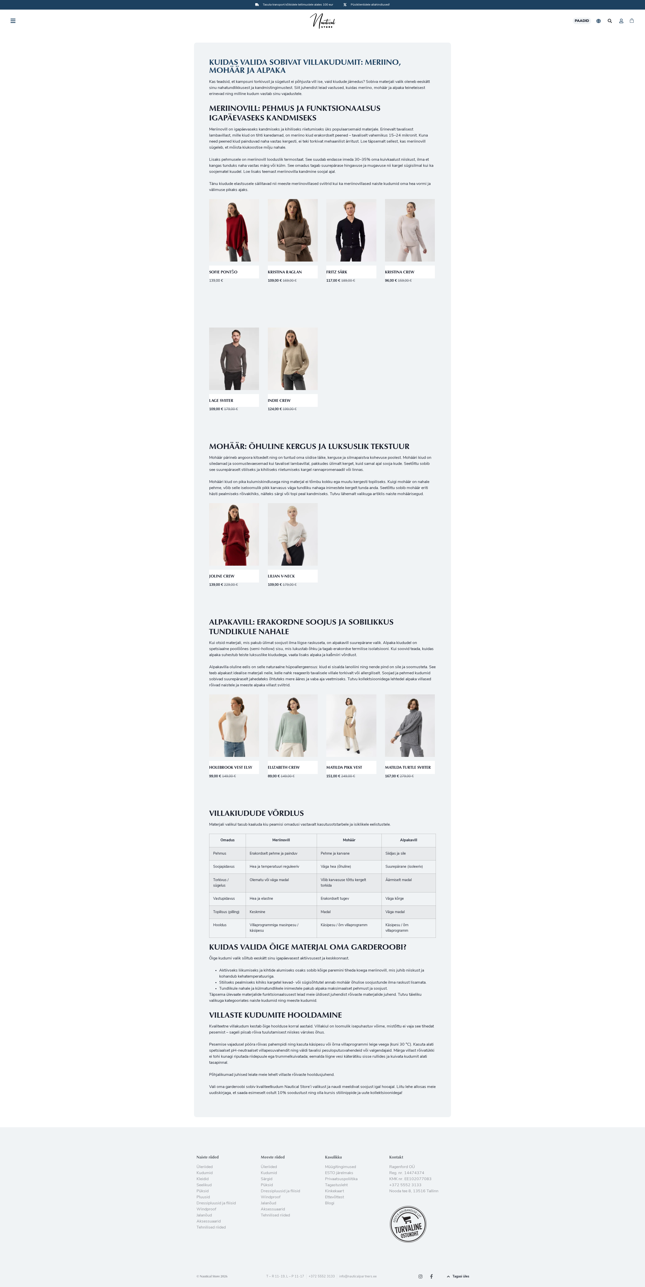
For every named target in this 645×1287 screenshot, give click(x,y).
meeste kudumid (301, 1001)
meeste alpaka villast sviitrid (264, 685)
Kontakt (396, 1157)
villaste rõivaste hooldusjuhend (306, 1075)
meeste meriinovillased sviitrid (305, 184)
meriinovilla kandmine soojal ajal (306, 172)
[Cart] (632, 21)
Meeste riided (273, 1157)
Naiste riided (208, 1157)
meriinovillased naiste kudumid (371, 184)
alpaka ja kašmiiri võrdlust (333, 655)
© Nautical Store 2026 (212, 1276)
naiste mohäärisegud (404, 494)
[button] (610, 21)
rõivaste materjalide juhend (372, 995)
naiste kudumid (263, 1001)
